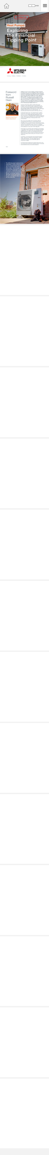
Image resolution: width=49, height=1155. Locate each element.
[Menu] (44, 5)
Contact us (22, 17)
